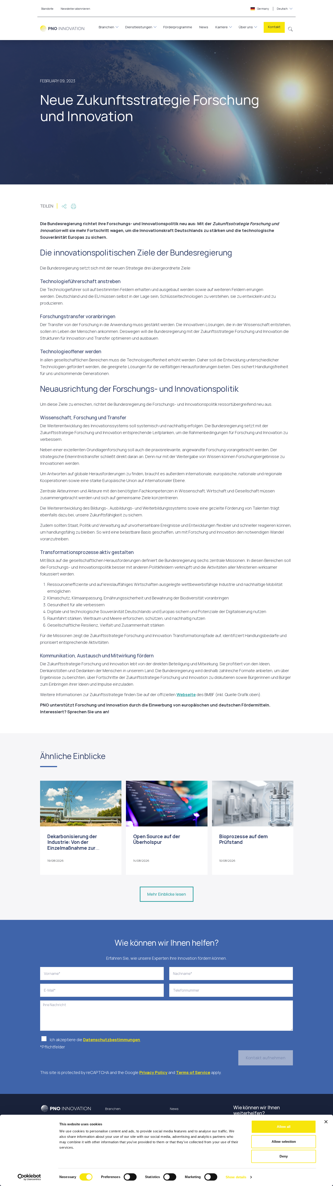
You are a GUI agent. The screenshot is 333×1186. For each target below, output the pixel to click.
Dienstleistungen (138, 27)
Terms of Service (193, 1072)
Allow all (283, 1127)
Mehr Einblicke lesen (166, 894)
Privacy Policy (153, 1072)
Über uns (246, 27)
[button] (290, 28)
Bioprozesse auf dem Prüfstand (243, 839)
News (203, 27)
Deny (284, 1156)
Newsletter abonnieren (75, 9)
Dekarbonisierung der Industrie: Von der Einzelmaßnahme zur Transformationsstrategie (77, 845)
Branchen (106, 27)
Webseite (186, 694)
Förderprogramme (177, 27)
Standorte (47, 9)
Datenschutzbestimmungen (111, 1039)
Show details (236, 1177)
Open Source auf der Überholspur (156, 839)
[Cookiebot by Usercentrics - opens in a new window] (29, 1177)
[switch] (130, 1177)
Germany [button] (272, 9)
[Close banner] (326, 1121)
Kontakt (274, 26)
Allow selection (284, 1141)
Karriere (221, 27)
